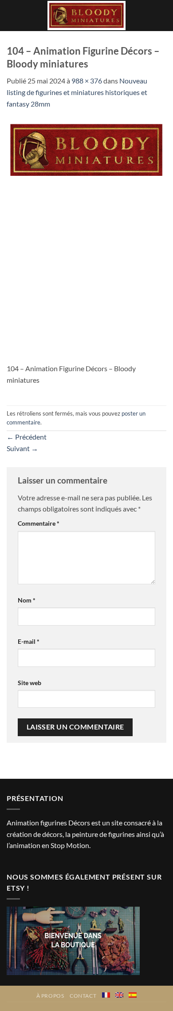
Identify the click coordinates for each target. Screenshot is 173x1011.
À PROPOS (50, 995)
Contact (83, 995)
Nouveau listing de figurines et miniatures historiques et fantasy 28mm (77, 91)
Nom (26, 600)
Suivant (22, 448)
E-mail (28, 641)
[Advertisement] (86, 271)
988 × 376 (86, 80)
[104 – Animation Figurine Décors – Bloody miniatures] (86, 149)
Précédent (27, 436)
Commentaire (38, 523)
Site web (29, 682)
